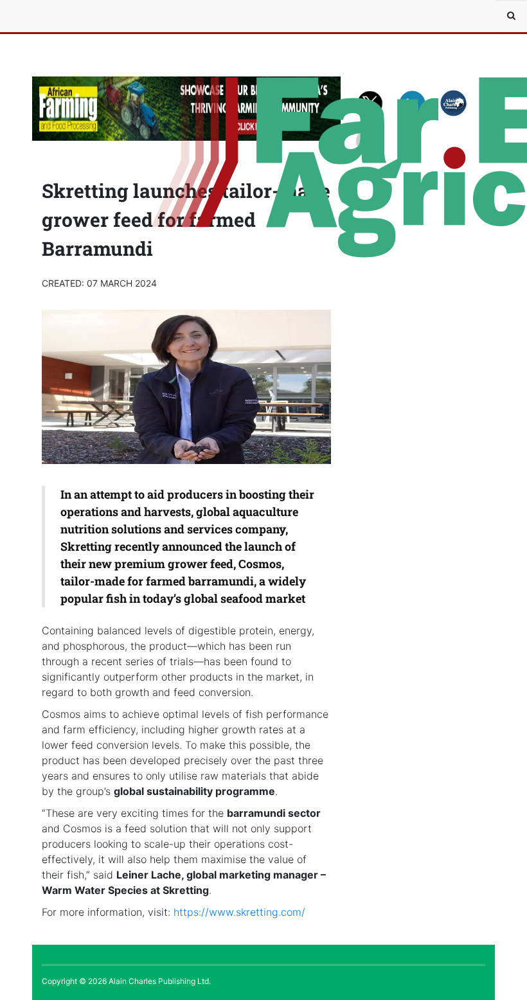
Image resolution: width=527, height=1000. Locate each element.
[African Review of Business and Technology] (70, 16)
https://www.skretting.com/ (239, 912)
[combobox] (511, 16)
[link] (239, 912)
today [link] (158, 598)
